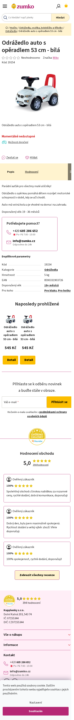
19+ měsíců (51, 285)
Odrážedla (51, 270)
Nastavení (35, 703)
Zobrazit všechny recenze (37, 575)
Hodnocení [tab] (31, 172)
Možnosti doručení (18, 142)
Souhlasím (36, 711)
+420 (25, 231)
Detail (11, 360)
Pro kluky (50, 291)
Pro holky (64, 291)
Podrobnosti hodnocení (21, 58)
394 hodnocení (40, 465)
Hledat (60, 18)
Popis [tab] (10, 172)
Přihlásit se (59, 402)
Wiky (56, 58)
